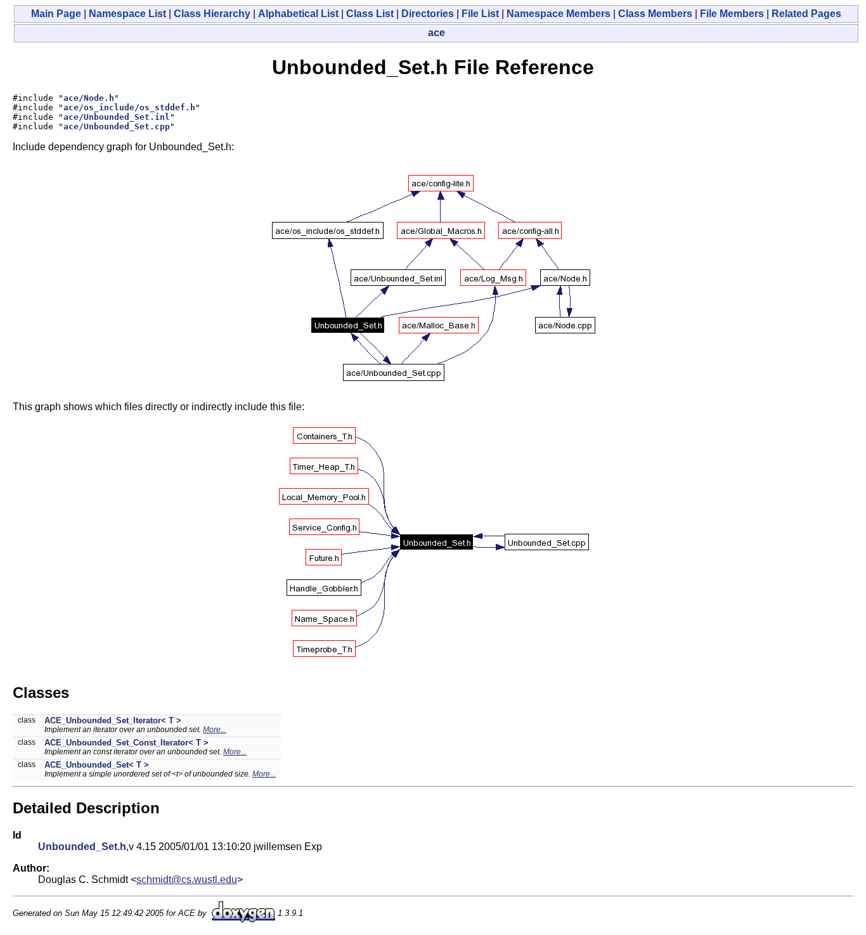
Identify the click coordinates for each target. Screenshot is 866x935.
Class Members (655, 13)
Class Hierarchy (212, 13)
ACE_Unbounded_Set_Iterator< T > (112, 720)
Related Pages (806, 13)
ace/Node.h (88, 98)
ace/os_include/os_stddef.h (129, 107)
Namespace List (127, 13)
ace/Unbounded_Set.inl (116, 117)
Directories (427, 13)
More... (214, 729)
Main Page (56, 13)
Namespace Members (559, 13)
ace (436, 32)
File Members (732, 13)
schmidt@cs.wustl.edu (186, 879)
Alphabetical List (298, 13)
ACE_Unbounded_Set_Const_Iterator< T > (126, 742)
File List (480, 13)
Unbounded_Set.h (82, 846)
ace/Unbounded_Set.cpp (116, 126)
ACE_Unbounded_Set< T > (96, 765)
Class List (370, 13)
